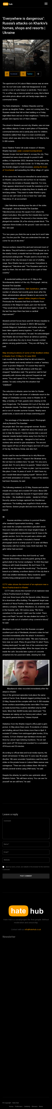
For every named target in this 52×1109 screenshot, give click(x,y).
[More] (38, 73)
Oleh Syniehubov (32, 288)
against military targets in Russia (31, 298)
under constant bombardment (29, 151)
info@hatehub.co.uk (33, 929)
